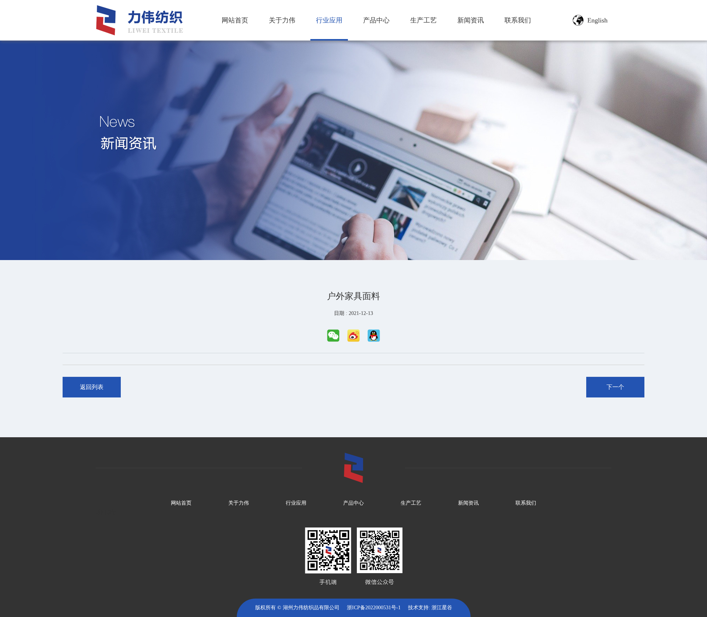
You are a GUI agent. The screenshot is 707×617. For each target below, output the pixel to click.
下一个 (615, 387)
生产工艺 (423, 20)
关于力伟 (282, 20)
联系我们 (517, 20)
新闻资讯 (470, 20)
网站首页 (235, 20)
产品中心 (376, 20)
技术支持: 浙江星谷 (430, 607)
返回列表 (91, 387)
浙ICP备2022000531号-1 (374, 607)
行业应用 (329, 20)
